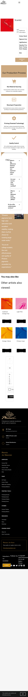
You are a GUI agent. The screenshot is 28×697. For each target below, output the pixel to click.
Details (6, 321)
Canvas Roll (4, 463)
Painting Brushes (5, 494)
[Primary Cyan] (21, 333)
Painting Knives (5, 501)
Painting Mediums (6, 486)
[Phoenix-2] (3, 1)
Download (4, 524)
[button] (16, 167)
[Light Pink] (21, 303)
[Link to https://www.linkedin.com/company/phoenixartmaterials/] (24, 565)
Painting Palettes (5, 499)
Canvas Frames (5, 509)
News (3, 521)
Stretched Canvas (6, 465)
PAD (3, 472)
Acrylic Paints (5, 482)
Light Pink (20, 312)
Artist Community (6, 534)
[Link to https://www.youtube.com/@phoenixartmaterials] (14, 565)
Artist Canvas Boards (6, 469)
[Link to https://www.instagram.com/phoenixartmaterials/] (19, 565)
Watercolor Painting (6, 484)
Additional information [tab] (17, 31)
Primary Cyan (21, 341)
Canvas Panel (5, 467)
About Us (4, 532)
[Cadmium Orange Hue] (6, 303)
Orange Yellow (6, 341)
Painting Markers (5, 511)
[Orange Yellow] (6, 333)
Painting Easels (5, 496)
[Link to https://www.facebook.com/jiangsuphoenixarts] (11, 565)
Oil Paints (4, 480)
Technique (4, 519)
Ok (23, 694)
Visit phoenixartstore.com (9, 548)
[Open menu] (19, 2)
